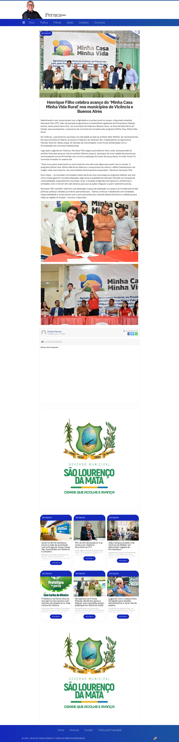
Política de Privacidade (109, 730)
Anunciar (74, 730)
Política (44, 22)
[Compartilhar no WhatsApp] (136, 334)
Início (31, 22)
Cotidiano (84, 22)
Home (61, 730)
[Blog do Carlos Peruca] (44, 9)
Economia (99, 22)
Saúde (70, 22)
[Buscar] (153, 9)
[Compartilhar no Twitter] (132, 334)
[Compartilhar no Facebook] (129, 334)
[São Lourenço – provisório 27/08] (89, 458)
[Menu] (24, 22)
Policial (57, 22)
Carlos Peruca (54, 331)
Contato (88, 730)
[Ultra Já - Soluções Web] (155, 738)
